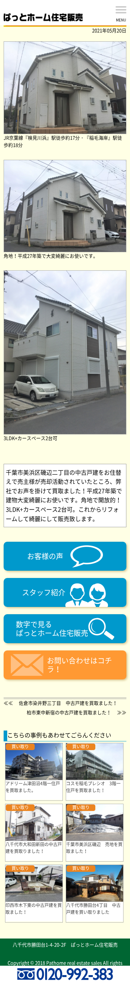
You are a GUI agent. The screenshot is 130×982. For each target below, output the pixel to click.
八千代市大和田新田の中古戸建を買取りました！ (33, 847)
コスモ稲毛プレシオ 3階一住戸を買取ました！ (93, 787)
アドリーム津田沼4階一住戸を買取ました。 (32, 787)
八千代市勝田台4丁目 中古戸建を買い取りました (93, 908)
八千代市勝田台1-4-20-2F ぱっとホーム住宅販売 (65, 944)
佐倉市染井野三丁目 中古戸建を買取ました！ (68, 702)
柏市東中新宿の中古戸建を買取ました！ (69, 712)
